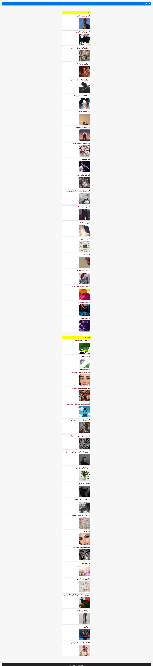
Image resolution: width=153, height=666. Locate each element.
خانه (149, 4)
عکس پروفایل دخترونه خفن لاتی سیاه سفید (78, 452)
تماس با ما (144, 4)
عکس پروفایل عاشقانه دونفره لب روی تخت (78, 191)
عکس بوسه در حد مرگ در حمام (81, 207)
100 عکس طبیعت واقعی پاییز (81, 547)
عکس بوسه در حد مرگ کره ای (81, 143)
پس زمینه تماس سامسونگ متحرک (80, 286)
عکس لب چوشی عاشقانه (83, 175)
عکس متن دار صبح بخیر (83, 468)
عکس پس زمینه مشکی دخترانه (81, 388)
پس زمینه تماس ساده (84, 302)
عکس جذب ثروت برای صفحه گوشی (80, 436)
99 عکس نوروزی (85, 356)
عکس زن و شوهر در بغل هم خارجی (80, 48)
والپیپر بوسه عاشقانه (84, 223)
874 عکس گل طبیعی (84, 484)
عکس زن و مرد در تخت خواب (81, 64)
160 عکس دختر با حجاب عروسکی (80, 643)
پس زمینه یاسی (86, 563)
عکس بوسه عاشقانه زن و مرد (82, 95)
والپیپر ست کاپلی (85, 239)
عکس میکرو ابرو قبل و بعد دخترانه (80, 372)
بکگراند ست (87, 255)
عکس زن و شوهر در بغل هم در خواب (80, 80)
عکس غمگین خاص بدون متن (81, 499)
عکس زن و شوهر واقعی (83, 16)
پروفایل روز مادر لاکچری (83, 579)
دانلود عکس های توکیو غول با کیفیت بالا (78, 404)
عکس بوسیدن (86, 159)
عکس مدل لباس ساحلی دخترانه (81, 515)
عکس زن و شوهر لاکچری (83, 32)
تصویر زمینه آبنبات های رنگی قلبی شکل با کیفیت (76, 595)
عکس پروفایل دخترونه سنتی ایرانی (80, 420)
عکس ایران (87, 627)
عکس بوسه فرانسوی (84, 111)
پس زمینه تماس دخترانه (83, 270)
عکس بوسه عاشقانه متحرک (82, 127)
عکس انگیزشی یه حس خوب (82, 340)
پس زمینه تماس (85, 318)
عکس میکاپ (86, 531)
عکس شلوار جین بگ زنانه (83, 611)
